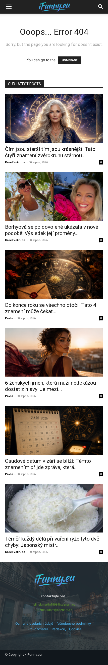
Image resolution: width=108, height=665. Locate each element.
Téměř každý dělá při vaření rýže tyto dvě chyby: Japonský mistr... (52, 542)
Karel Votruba (15, 162)
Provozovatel (37, 629)
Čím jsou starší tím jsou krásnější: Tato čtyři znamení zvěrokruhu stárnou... (50, 152)
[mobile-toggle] (9, 7)
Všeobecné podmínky (74, 623)
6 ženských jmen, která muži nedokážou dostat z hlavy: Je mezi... (50, 386)
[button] (101, 7)
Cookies (75, 629)
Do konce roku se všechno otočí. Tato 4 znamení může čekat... (50, 308)
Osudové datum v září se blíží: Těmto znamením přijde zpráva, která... (48, 464)
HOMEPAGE (70, 60)
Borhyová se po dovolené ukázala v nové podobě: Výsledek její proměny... (51, 230)
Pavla (9, 318)
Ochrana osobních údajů (34, 623)
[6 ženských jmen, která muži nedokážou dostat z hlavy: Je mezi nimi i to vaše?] (54, 352)
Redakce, (60, 629)
